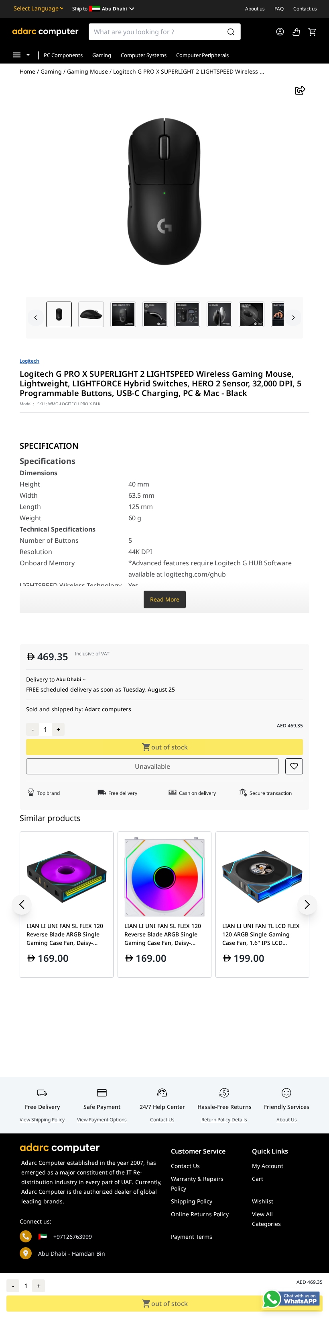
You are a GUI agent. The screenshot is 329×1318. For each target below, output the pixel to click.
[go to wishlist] (296, 32)
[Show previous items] (28, 905)
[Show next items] (301, 905)
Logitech (29, 361)
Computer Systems (144, 55)
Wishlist (262, 1201)
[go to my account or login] (280, 32)
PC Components (63, 55)
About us (255, 8)
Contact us (305, 8)
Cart (257, 1179)
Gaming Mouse (87, 71)
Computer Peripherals (202, 55)
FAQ (279, 8)
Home (27, 71)
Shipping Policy (191, 1201)
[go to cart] (312, 32)
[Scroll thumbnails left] (36, 318)
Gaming (101, 55)
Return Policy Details (224, 1119)
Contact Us (162, 1119)
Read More (164, 599)
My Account (267, 1166)
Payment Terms (191, 1236)
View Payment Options (102, 1119)
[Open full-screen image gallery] (164, 191)
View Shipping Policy (42, 1119)
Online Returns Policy (200, 1214)
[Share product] (300, 90)
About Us (286, 1119)
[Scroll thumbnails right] (293, 318)
